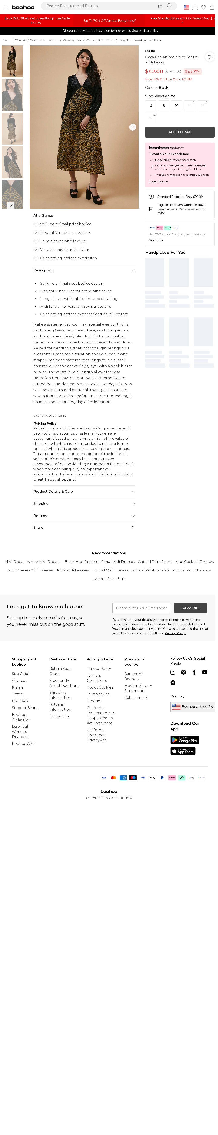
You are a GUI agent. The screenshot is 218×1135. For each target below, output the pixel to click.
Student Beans (25, 708)
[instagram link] (172, 672)
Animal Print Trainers (192, 570)
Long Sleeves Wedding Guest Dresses (141, 40)
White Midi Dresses (44, 562)
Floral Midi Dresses (118, 562)
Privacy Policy (99, 669)
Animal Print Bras (109, 579)
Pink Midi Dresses (73, 570)
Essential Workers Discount (20, 732)
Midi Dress (14, 562)
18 (151, 118)
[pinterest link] (183, 672)
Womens (20, 40)
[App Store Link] (184, 745)
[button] (186, 7)
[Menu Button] (6, 7)
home (7, 40)
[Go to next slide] (132, 127)
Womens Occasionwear (44, 40)
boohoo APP (23, 744)
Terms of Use (98, 694)
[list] (84, 127)
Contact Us (59, 716)
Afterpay (19, 681)
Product (94, 701)
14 (189, 106)
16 (202, 106)
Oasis (150, 51)
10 (177, 106)
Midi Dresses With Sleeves (30, 570)
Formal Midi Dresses (110, 570)
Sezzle (17, 694)
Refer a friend (136, 698)
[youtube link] (204, 672)
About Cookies (100, 687)
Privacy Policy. (175, 633)
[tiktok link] (172, 682)
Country (177, 696)
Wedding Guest (72, 40)
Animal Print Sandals (150, 570)
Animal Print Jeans (155, 562)
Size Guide (21, 674)
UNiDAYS (20, 701)
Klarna (18, 687)
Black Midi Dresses (81, 562)
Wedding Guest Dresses (100, 40)
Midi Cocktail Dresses (194, 562)
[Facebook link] (194, 672)
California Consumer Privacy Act (96, 735)
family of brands (179, 624)
